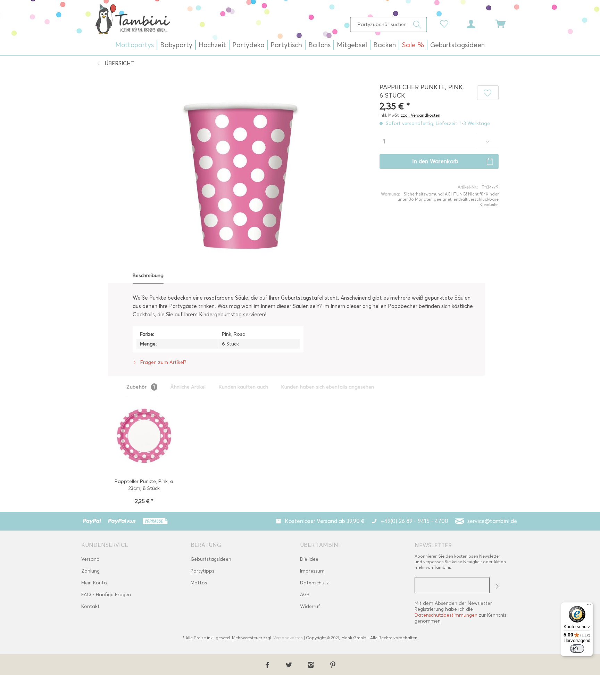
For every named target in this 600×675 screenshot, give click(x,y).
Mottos (199, 583)
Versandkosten (288, 637)
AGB (305, 595)
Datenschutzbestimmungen (446, 615)
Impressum (312, 571)
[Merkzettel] (446, 23)
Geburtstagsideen (211, 559)
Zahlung (90, 571)
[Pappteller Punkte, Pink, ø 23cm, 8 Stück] (144, 436)
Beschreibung (148, 275)
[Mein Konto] (477, 23)
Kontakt (90, 606)
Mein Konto (94, 583)
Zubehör (140, 387)
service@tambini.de (492, 521)
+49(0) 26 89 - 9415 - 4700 (414, 521)
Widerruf (310, 606)
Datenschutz (314, 583)
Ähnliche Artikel (188, 387)
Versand (90, 559)
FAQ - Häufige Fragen (106, 595)
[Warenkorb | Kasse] (505, 23)
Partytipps (202, 571)
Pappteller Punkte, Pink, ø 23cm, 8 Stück (144, 484)
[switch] (577, 648)
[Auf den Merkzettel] (488, 92)
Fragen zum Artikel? (162, 362)
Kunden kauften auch (243, 387)
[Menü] (589, 606)
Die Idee (309, 559)
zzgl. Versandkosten (420, 115)
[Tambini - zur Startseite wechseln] (132, 18)
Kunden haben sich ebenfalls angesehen (327, 387)
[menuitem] (388, 24)
